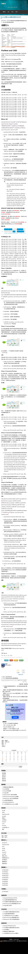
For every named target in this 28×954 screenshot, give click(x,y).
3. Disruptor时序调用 (6, 790)
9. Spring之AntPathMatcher (8, 802)
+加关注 (2, 667)
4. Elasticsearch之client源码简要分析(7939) (11, 903)
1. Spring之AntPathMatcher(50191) (9, 897)
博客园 (4, 11)
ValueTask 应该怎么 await (8, 726)
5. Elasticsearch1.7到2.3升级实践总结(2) (11, 919)
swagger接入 (5, 827)
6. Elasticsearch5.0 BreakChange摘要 (10, 796)
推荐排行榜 (4, 923)
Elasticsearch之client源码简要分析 (11, 678)
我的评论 (4, 775)
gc (6, 653)
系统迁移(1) (4, 863)
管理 (16, 11)
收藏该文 (16, 660)
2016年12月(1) (5, 873)
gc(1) (3, 846)
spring (4, 816)
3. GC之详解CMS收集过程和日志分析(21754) (12, 901)
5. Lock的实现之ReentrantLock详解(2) (10, 933)
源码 (3, 818)
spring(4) (4, 854)
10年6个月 (7, 742)
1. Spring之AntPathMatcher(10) (9, 925)
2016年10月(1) (5, 877)
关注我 (11, 660)
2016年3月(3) (5, 883)
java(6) (3, 848)
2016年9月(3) (5, 879)
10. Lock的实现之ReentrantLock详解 (10, 804)
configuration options (16, 478)
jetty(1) (3, 850)
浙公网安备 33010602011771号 (8, 941)
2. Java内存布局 (5, 789)
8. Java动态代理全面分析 (7, 800)
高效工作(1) (4, 855)
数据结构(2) (4, 861)
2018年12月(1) (5, 870)
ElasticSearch (5, 814)
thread (4, 825)
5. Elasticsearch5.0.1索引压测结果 (9, 794)
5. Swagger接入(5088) (7, 905)
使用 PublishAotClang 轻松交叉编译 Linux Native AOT (14, 730)
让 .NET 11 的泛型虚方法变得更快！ (11, 723)
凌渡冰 (3, 3)
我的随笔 (4, 773)
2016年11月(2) (5, 875)
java (5, 653)
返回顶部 (26, 684)
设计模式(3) (4, 859)
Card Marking (12, 380)
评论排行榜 (4, 909)
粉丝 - (6, 665)
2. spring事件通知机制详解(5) (8, 913)
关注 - (9, 665)
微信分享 (21, 660)
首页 (9, 11)
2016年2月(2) (5, 885)
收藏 (23, 681)
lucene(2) (4, 852)
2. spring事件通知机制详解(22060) (9, 899)
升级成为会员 (20, 674)
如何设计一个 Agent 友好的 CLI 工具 (11, 728)
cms (8, 655)
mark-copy (16, 59)
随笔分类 (3, 840)
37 (5, 743)
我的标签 (4, 780)
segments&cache (8, 676)
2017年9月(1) (5, 871)
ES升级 (4, 819)
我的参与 (4, 776)
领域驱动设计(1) (5, 857)
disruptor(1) (4, 842)
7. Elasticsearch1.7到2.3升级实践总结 (10, 798)
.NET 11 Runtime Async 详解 (9, 725)
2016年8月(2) (5, 881)
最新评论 (4, 778)
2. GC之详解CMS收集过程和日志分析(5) (10, 927)
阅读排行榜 (4, 895)
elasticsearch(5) (5, 844)
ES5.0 (4, 821)
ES (3, 812)
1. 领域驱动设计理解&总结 (7, 787)
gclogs (11, 655)
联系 (12, 11)
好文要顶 (6, 660)
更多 (3, 829)
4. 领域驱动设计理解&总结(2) (8, 931)
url (3, 823)
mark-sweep (18, 61)
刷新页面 (21, 684)
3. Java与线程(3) (5, 929)
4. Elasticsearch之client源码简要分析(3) (10, 917)
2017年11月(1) (5, 891)
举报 (26, 681)
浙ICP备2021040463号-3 (21, 941)
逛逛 (24, 686)
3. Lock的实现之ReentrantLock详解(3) (10, 915)
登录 (20, 686)
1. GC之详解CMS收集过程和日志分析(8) (10, 911)
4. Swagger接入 (5, 792)
